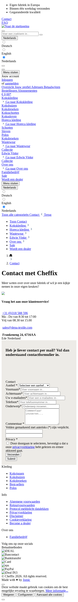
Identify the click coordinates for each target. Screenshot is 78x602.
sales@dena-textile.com (17, 327)
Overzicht (8, 87)
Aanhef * (12, 385)
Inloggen (7, 79)
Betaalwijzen (52, 87)
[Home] (11, 255)
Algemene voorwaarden (25, 501)
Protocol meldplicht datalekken (29, 508)
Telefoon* (12, 402)
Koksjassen (17, 473)
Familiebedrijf (18, 537)
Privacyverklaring (21, 512)
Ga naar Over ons (17, 168)
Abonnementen (27, 90)
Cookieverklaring (21, 519)
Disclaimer (16, 516)
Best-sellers (17, 484)
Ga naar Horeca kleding (21, 124)
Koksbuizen (17, 477)
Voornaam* (13, 389)
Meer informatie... (57, 590)
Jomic (26, 580)
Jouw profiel (23, 87)
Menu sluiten (10, 72)
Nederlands (9, 61)
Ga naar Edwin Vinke (19, 157)
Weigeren (8, 594)
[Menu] (3, 31)
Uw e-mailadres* (17, 397)
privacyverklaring (23, 447)
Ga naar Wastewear (18, 146)
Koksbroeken (18, 480)
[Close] (3, 599)
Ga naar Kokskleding (19, 102)
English (6, 53)
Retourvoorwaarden (22, 505)
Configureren (25, 594)
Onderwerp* (14, 406)
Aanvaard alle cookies (49, 594)
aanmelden (12, 83)
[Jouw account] (3, 69)
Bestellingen (10, 90)
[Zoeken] (41, 34)
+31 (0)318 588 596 (15, 313)
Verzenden (13, 454)
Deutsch (7, 46)
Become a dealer (20, 523)
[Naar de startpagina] (15, 26)
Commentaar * (15, 423)
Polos (13, 488)
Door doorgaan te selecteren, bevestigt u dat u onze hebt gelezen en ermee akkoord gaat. (37, 447)
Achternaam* (14, 393)
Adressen (37, 87)
